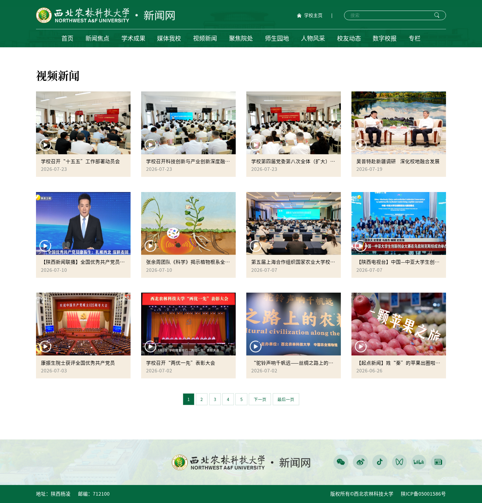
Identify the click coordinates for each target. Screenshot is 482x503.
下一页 (260, 399)
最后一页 (285, 399)
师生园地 (277, 38)
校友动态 (349, 38)
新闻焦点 (97, 38)
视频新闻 (205, 38)
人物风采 (313, 38)
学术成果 (133, 38)
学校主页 (313, 15)
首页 (67, 38)
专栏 (415, 38)
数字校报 (385, 38)
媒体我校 (169, 38)
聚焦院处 (241, 38)
